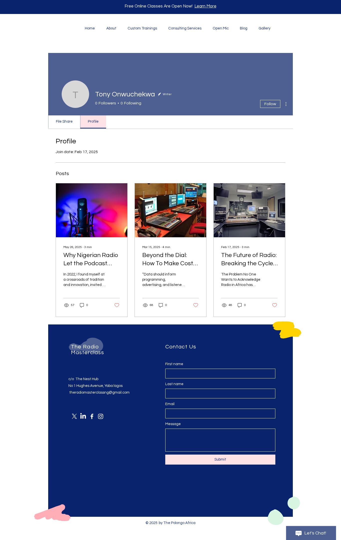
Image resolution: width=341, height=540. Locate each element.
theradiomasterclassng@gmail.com (99, 392)
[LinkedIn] (83, 416)
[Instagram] (100, 416)
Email (169, 404)
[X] (74, 416)
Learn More (205, 6)
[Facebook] (91, 416)
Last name (174, 384)
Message (173, 424)
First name (174, 364)
